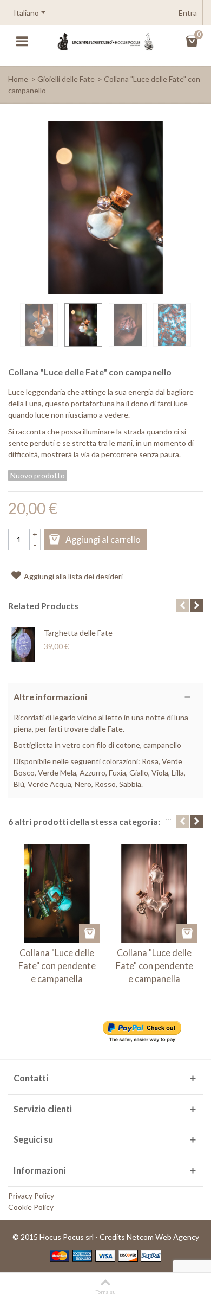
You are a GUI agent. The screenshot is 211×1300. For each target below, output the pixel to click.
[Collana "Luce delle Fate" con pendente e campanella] (57, 893)
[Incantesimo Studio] (105, 41)
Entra (188, 12)
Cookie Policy (31, 1207)
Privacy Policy (31, 1195)
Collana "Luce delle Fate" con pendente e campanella (57, 965)
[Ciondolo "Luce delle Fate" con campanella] (128, 325)
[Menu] (21, 41)
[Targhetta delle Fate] (23, 644)
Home (18, 79)
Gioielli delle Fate (66, 79)
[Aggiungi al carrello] (89, 933)
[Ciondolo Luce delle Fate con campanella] (39, 325)
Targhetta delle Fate (78, 632)
